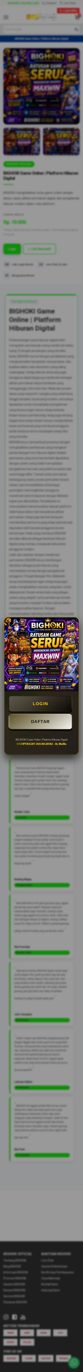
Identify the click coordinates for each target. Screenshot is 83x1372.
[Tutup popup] (72, 624)
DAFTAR (40, 721)
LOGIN (40, 703)
